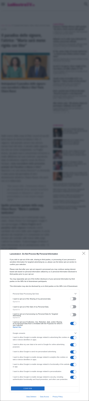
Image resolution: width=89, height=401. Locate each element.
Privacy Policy (58, 397)
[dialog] (44, 325)
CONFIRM (28, 388)
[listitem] (44, 293)
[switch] (73, 298)
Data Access (44, 397)
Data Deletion (31, 397)
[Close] (84, 254)
